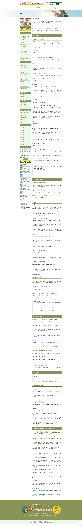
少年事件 (22, 135)
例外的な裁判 (23, 96)
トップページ (22, 7)
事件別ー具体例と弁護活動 (25, 112)
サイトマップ (23, 59)
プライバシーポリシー (25, 57)
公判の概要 (22, 94)
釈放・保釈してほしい (24, 79)
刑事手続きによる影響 (24, 90)
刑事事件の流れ (49, 7)
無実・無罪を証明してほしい (25, 86)
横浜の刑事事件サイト (23, 204)
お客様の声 (22, 128)
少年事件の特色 (23, 102)
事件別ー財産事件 (23, 117)
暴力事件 (22, 137)
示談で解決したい (23, 81)
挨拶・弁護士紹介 (23, 44)
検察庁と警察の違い (24, 65)
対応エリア (22, 49)
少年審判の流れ (23, 104)
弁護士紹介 (47, 516)
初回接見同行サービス (38, 8)
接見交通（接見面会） (24, 70)
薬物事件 (22, 144)
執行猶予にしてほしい (24, 84)
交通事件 (22, 134)
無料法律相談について (37, 515)
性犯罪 (22, 142)
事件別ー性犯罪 (23, 115)
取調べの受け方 (23, 74)
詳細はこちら (21, 152)
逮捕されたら (23, 69)
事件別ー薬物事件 (23, 119)
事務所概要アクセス (54, 8)
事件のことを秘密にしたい (25, 83)
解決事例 (22, 130)
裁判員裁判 (22, 98)
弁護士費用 (43, 7)
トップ (33, 18)
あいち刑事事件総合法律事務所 (25, 202)
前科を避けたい (23, 77)
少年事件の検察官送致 (24, 107)
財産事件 (22, 139)
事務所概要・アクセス (49, 515)
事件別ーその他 (23, 122)
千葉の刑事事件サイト (23, 203)
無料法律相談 (33, 7)
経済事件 (22, 141)
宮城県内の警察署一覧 (24, 54)
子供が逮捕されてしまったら (25, 88)
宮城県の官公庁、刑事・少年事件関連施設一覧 (25, 52)
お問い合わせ (60, 7)
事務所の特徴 (27, 7)
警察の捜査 (22, 72)
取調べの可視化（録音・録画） (25, 76)
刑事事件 (22, 132)
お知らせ (22, 127)
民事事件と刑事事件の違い (25, 63)
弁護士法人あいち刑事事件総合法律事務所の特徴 (25, 37)
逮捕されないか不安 (24, 67)
